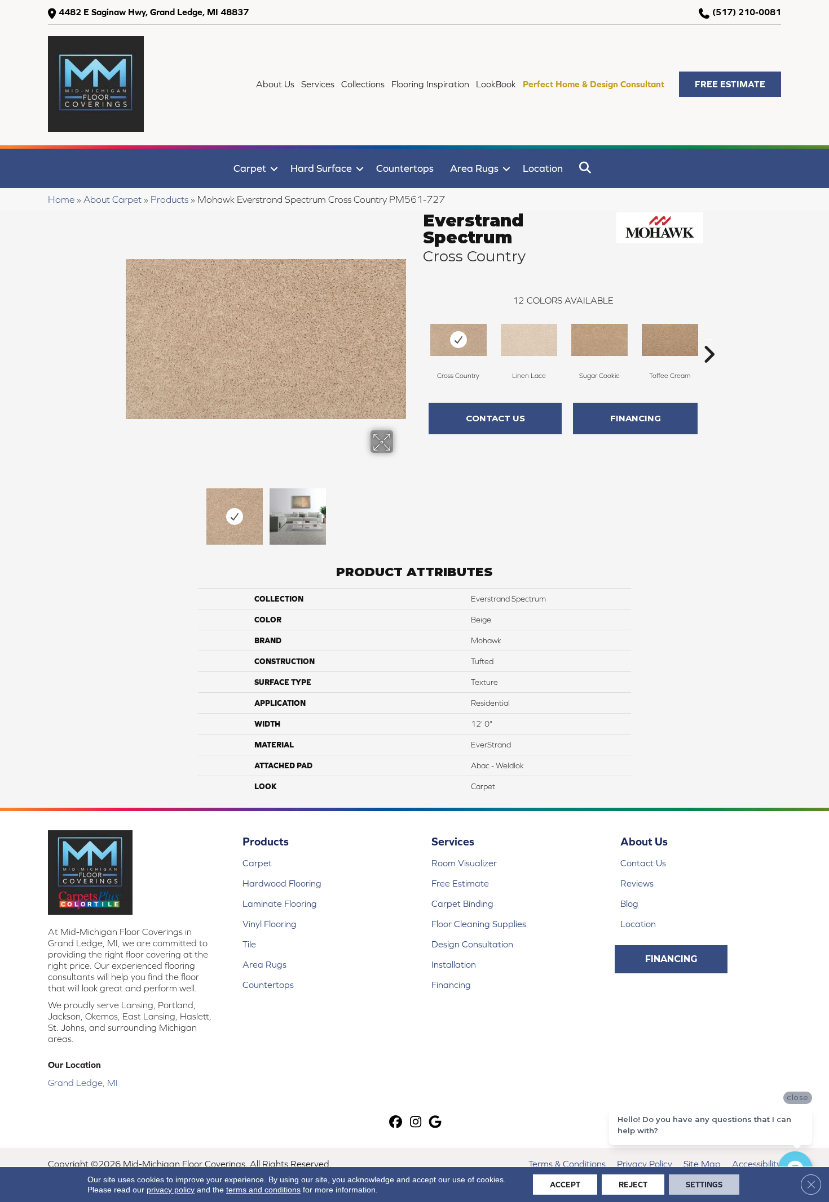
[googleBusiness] (435, 1123)
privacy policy (171, 1189)
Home (61, 199)
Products (169, 199)
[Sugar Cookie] (599, 340)
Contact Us (495, 418)
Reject (633, 1184)
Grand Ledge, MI (83, 1083)
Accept (565, 1184)
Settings (704, 1184)
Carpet (249, 168)
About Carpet (112, 199)
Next (400, 511)
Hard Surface (321, 168)
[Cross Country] (458, 340)
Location (543, 168)
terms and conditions (263, 1189)
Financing (635, 418)
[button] (730, 84)
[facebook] (396, 1123)
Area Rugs (474, 168)
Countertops (405, 168)
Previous (131, 511)
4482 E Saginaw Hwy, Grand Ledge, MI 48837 (154, 12)
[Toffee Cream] (670, 340)
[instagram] (416, 1123)
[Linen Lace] (529, 340)
